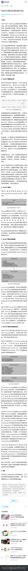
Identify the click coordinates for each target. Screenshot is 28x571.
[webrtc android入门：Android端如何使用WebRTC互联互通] (5, 549)
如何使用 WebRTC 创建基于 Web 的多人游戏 (18, 540)
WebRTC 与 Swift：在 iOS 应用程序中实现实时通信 (18, 524)
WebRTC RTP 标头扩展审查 (18, 532)
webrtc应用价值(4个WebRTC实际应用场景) (17, 516)
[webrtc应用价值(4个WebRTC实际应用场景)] (5, 517)
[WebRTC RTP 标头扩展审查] (5, 533)
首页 (2, 6)
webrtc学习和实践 (5, 14)
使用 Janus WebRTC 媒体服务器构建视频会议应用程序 (18, 557)
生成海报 (5, 506)
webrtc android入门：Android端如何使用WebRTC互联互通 (17, 548)
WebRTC (3, 16)
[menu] (25, 2)
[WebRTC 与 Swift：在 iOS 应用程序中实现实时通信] (5, 525)
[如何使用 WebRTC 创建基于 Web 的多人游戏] (5, 541)
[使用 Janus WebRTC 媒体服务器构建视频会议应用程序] (5, 557)
